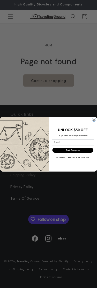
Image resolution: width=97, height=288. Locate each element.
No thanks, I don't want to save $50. (73, 158)
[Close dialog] (94, 120)
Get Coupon (73, 150)
